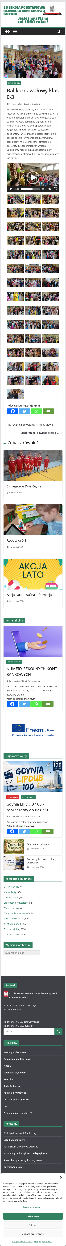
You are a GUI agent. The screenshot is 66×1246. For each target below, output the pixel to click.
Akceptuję (33, 1216)
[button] (61, 1177)
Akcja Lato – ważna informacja (29, 595)
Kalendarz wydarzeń (15, 1072)
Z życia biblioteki (12, 923)
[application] (33, 177)
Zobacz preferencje (33, 1233)
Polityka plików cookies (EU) (19, 1113)
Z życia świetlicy (12, 929)
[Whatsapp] (36, 411)
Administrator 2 (33, 104)
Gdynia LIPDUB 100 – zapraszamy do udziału (27, 806)
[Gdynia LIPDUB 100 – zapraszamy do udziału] (33, 776)
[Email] (48, 411)
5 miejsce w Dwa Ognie (24, 486)
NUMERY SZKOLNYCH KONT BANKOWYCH (31, 671)
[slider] (30, 189)
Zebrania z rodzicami (38, 844)
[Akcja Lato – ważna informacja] (33, 561)
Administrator (34, 681)
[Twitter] (24, 411)
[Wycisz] (50, 188)
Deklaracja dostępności (16, 1099)
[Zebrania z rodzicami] (14, 846)
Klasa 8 (7, 1065)
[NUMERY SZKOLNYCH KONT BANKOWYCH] (33, 641)
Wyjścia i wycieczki (13, 918)
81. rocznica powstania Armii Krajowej (30, 424)
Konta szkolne (14, 662)
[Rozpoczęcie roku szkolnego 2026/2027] (14, 863)
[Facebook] (12, 411)
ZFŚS (6, 1106)
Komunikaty (13, 797)
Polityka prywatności (43, 1241)
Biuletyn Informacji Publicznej (20, 1133)
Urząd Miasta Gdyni (14, 1139)
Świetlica (8, 1079)
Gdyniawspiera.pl (13, 1166)
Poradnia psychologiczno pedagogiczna (25, 1153)
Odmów (33, 1225)
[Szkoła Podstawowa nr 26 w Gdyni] (7, 31)
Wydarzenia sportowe (15, 913)
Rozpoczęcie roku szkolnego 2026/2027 (42, 861)
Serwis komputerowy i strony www (23, 1160)
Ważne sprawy (11, 908)
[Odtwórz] (10, 188)
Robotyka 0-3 (16, 540)
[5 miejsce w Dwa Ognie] (33, 452)
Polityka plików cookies (22, 1241)
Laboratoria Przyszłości (16, 902)
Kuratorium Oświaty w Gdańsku (21, 1146)
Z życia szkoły (14, 83)
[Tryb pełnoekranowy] (55, 188)
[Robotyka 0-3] (33, 506)
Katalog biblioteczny (15, 1052)
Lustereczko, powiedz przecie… (40, 433)
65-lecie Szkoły (11, 886)
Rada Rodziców (12, 1086)
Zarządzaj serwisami (32, 1207)
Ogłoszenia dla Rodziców (17, 1058)
